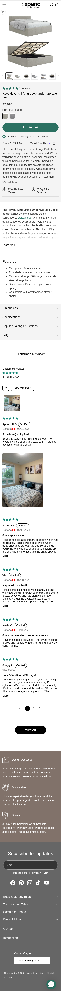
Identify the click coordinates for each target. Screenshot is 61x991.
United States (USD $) (29, 960)
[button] (4, 4)
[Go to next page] (41, 708)
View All (30, 730)
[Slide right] (57, 38)
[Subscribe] (54, 865)
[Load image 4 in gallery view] (34, 76)
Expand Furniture (35, 973)
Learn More (9, 245)
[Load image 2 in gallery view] (17, 76)
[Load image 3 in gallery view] (26, 76)
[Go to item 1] (12, 403)
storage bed (25, 217)
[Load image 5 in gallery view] (43, 76)
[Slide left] (3, 38)
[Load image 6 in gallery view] (52, 76)
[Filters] (5, 388)
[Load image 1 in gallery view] (9, 76)
